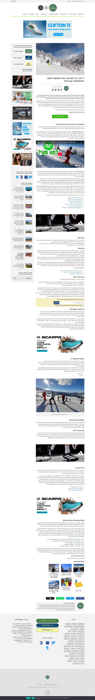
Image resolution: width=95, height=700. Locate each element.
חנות (37, 14)
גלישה (74, 631)
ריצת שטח (71, 658)
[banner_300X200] (22, 128)
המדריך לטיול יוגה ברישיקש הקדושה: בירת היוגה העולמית (18, 246)
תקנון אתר (42, 687)
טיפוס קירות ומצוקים (80, 643)
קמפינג (77, 658)
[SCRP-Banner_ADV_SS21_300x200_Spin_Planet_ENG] (22, 144)
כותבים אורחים (57, 86)
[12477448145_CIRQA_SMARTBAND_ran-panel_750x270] (60, 223)
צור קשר (69, 1)
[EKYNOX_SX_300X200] (22, 113)
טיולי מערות (67, 638)
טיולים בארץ (63, 14)
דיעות (70, 631)
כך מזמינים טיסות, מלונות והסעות (64, 110)
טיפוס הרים (71, 641)
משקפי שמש (67, 648)
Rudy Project (68, 626)
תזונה (83, 663)
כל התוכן (81, 14)
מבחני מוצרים (67, 646)
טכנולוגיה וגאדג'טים (80, 646)
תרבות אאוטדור (76, 663)
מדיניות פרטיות (33, 687)
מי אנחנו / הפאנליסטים (77, 1)
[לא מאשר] (93, 698)
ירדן (73, 646)
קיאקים (82, 658)
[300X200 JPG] (22, 82)
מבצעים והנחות (81, 648)
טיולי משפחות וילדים (80, 641)
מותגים (32, 14)
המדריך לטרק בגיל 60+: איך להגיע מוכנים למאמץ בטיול (18, 214)
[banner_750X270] (47, 29)
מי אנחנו (25, 14)
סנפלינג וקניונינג (80, 653)
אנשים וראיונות (81, 631)
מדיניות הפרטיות (38, 698)
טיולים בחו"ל (73, 14)
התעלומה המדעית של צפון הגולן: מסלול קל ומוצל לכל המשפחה (18, 239)
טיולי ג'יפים (74, 636)
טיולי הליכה (67, 636)
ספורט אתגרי (72, 653)
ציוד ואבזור (44, 14)
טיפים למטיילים (70, 643)
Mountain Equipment (79, 626)
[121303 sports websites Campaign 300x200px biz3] (22, 97)
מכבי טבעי (73, 648)
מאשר (33, 698)
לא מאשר (28, 698)
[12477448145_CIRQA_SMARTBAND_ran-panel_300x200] (22, 159)
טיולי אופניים (81, 636)
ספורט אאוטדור (53, 14)
